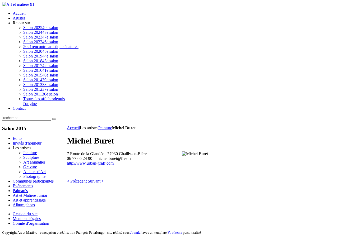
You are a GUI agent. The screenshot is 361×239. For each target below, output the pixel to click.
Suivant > (96, 181)
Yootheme (175, 233)
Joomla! (136, 233)
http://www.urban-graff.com (90, 163)
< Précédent (77, 181)
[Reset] (54, 119)
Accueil (73, 128)
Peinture (105, 128)
